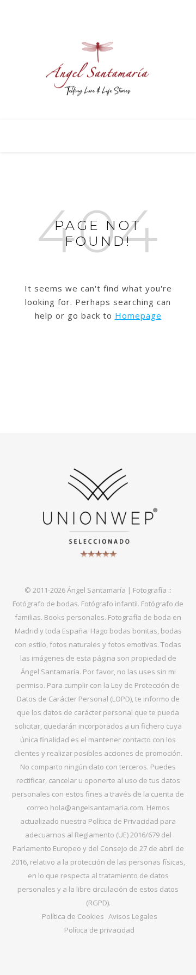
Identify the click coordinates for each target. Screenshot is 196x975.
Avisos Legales (132, 916)
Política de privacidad (99, 930)
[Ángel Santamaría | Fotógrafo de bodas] (98, 69)
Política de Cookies (73, 916)
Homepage (138, 315)
